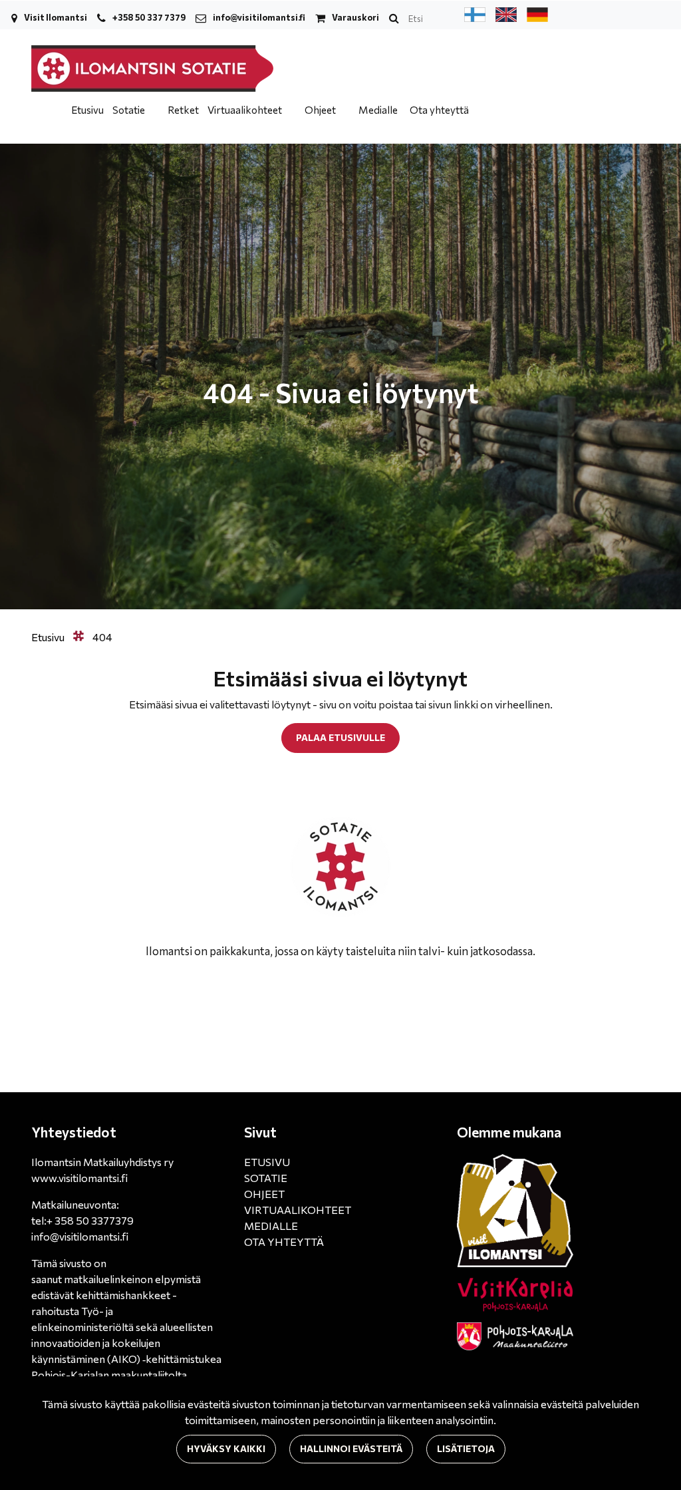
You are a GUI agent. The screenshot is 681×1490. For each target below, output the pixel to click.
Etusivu (87, 110)
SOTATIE (265, 1177)
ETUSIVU (267, 1161)
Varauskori (355, 17)
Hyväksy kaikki (226, 1448)
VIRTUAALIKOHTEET (297, 1209)
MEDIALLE (271, 1225)
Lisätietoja (466, 1448)
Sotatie (129, 110)
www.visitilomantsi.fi (79, 1177)
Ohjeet (321, 110)
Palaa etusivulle (340, 737)
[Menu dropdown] (153, 109)
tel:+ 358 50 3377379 (82, 1220)
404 (102, 637)
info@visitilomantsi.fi (259, 17)
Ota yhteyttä (439, 110)
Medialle (378, 110)
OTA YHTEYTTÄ (284, 1241)
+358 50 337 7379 (149, 17)
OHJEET (264, 1193)
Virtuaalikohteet (245, 110)
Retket (183, 110)
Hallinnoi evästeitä (351, 1448)
